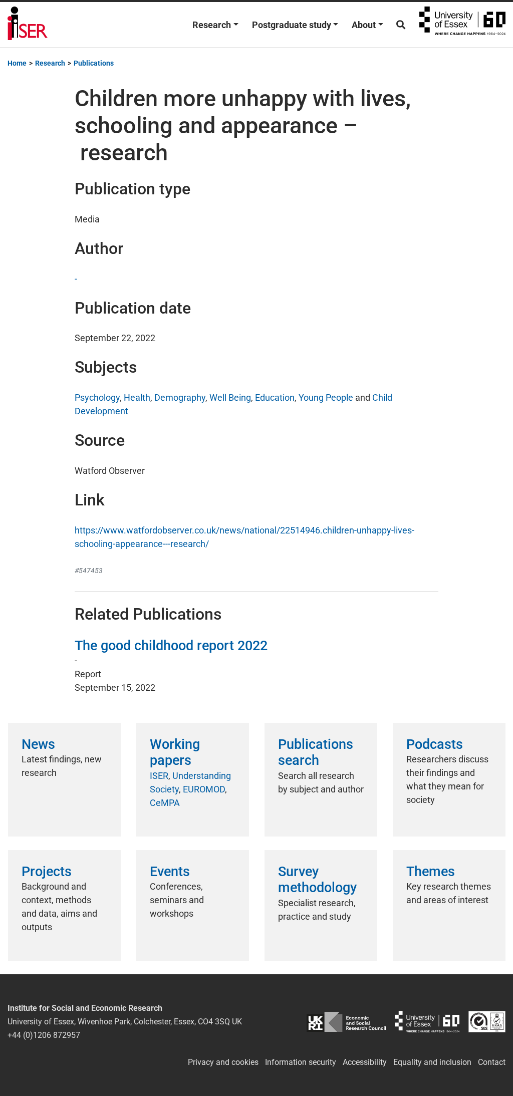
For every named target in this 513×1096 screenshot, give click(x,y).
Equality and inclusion (432, 1062)
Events (170, 872)
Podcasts (434, 744)
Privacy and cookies (223, 1062)
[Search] (400, 25)
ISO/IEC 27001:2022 (486, 1021)
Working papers (175, 752)
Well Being (230, 397)
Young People (326, 397)
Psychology (97, 397)
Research (211, 25)
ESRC (346, 1021)
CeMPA (165, 802)
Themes (430, 872)
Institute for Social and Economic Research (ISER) (28, 25)
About (364, 25)
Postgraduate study (291, 25)
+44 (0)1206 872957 (44, 1035)
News (38, 744)
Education (275, 397)
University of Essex (462, 25)
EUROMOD (204, 789)
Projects (47, 872)
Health (137, 397)
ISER (159, 775)
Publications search (315, 752)
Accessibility (365, 1062)
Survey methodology (317, 880)
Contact (491, 1062)
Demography (179, 397)
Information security (300, 1062)
